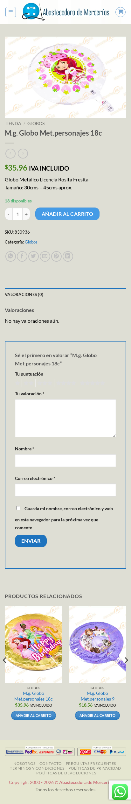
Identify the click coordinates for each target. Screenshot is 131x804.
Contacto (50, 763)
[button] (10, 12)
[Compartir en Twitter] (33, 256)
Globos (36, 123)
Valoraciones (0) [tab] (24, 294)
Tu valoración (30, 393)
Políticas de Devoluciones (66, 773)
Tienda (13, 123)
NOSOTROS (24, 763)
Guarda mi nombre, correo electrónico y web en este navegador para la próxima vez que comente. (64, 518)
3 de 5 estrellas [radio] (43, 383)
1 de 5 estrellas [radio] (16, 383)
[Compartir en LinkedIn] (68, 256)
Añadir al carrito (67, 214)
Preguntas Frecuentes (91, 763)
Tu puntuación (29, 374)
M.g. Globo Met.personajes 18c (33, 696)
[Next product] (10, 154)
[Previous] (5, 673)
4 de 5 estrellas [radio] (65, 383)
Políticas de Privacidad (94, 768)
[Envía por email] (45, 256)
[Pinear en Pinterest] (56, 256)
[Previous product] (23, 154)
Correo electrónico (35, 478)
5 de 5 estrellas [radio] (91, 383)
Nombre (24, 448)
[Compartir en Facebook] (22, 256)
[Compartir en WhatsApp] (10, 256)
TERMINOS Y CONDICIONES (37, 768)
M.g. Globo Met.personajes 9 (97, 696)
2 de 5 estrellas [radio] (28, 383)
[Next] (126, 673)
